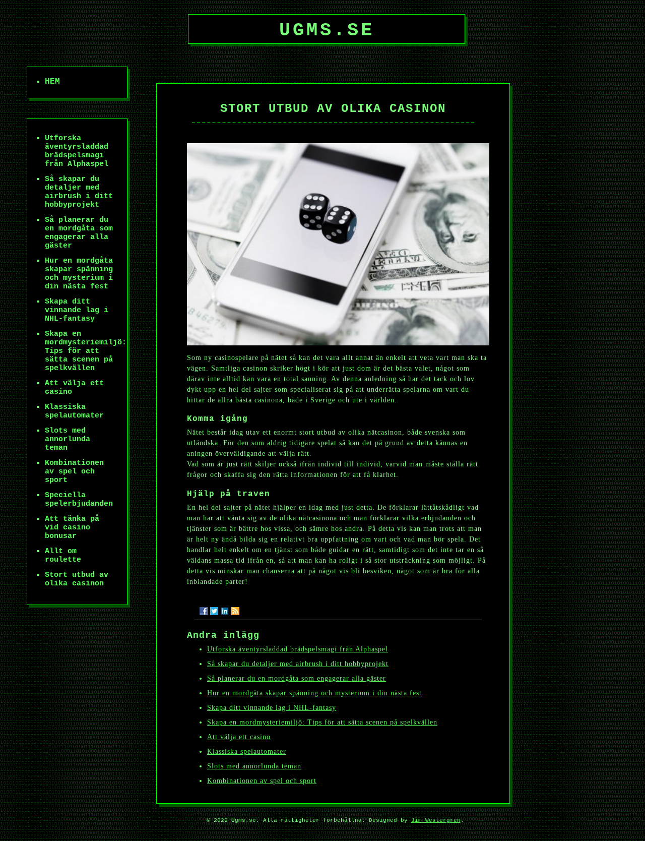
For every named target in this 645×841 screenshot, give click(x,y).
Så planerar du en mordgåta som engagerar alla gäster (296, 678)
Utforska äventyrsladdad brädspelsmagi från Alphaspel (297, 649)
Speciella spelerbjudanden (79, 499)
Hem (52, 81)
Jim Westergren (436, 820)
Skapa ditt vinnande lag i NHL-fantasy (271, 707)
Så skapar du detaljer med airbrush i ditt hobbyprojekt (298, 664)
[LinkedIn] (225, 611)
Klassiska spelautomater (246, 751)
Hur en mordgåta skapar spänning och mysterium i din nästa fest (314, 693)
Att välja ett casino (239, 737)
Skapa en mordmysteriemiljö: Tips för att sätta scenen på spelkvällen (322, 722)
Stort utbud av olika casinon (76, 579)
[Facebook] (204, 611)
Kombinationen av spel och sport (261, 781)
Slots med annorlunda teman (254, 766)
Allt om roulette (63, 555)
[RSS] (235, 611)
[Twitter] (214, 611)
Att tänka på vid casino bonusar (72, 527)
